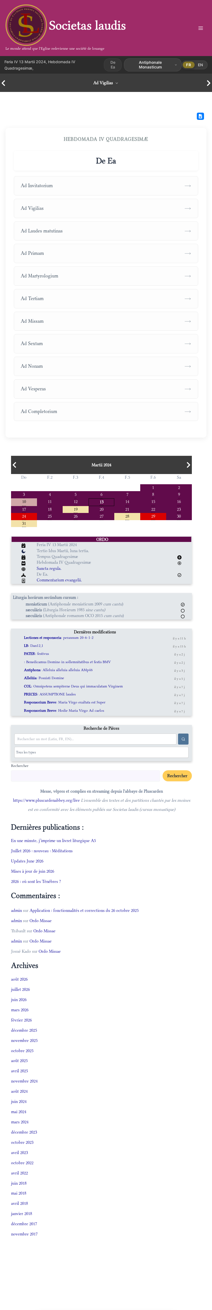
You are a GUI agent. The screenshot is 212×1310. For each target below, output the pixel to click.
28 (127, 516)
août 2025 (19, 1060)
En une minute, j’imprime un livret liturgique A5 (53, 840)
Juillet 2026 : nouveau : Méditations (42, 850)
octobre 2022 (22, 1162)
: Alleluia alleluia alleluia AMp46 (58, 670)
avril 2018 (19, 1203)
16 (179, 501)
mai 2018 (18, 1193)
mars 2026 (19, 1009)
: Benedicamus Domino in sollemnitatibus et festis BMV (67, 662)
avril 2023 (19, 1152)
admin (16, 910)
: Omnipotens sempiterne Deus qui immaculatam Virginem (73, 686)
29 (153, 516)
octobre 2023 (22, 1142)
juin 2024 (18, 1101)
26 (76, 516)
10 (24, 501)
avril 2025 (19, 1070)
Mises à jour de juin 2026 (32, 871)
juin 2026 (18, 999)
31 (24, 523)
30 (179, 516)
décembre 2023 (24, 1132)
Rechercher (19, 765)
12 (76, 501)
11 (50, 501)
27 (102, 516)
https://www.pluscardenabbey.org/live (46, 800)
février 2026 (21, 1020)
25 (50, 516)
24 (24, 516)
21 (127, 509)
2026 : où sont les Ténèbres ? (36, 881)
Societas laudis (87, 25)
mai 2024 (18, 1111)
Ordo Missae (41, 920)
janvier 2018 (21, 1213)
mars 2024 (19, 1121)
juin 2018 (18, 1183)
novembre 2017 (24, 1234)
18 (50, 509)
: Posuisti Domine (44, 678)
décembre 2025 (24, 1030)
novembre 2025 (24, 1040)
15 (153, 501)
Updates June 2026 (27, 861)
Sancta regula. (49, 568)
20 (102, 509)
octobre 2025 (22, 1050)
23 (179, 509)
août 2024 (19, 1091)
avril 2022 (19, 1173)
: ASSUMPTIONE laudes (50, 694)
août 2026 (19, 979)
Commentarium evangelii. (59, 580)
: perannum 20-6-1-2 (59, 638)
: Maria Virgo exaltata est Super (64, 702)
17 (24, 509)
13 (102, 501)
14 (127, 501)
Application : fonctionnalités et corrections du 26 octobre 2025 (84, 910)
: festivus (36, 654)
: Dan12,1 (33, 646)
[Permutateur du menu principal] (200, 28)
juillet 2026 (20, 989)
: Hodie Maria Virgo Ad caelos (64, 710)
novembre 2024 (24, 1081)
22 (153, 509)
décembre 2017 (24, 1223)
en (200, 64)
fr (188, 64)
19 (76, 509)
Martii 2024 (101, 465)
